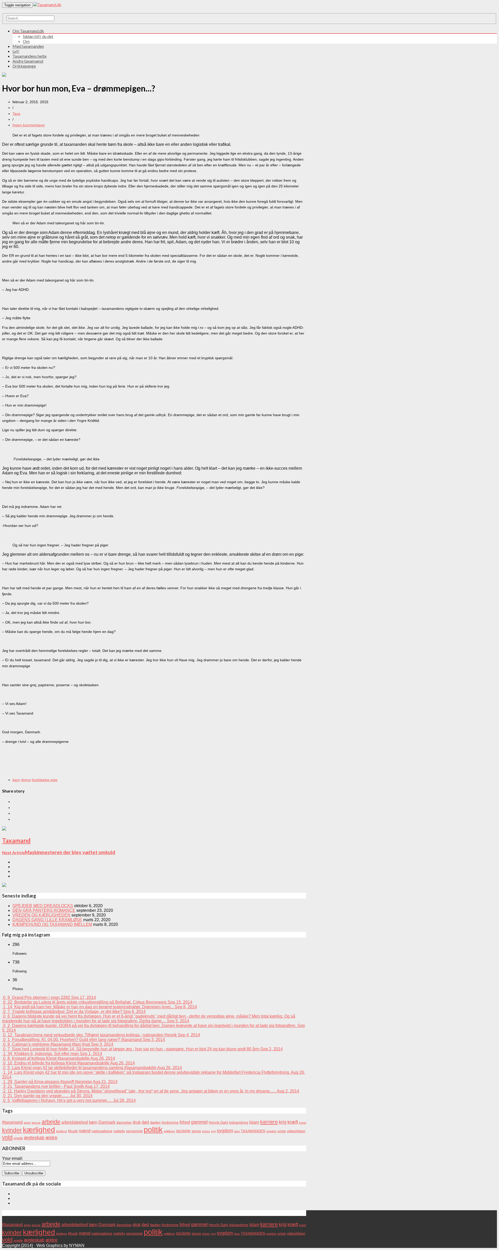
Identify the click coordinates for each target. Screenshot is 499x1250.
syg (213, 1131)
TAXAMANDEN (253, 1131)
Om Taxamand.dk (28, 30)
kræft (292, 1122)
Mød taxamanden (28, 46)
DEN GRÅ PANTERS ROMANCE (43, 910)
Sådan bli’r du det (38, 36)
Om (26, 41)
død (145, 1122)
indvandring (238, 1122)
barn (16, 780)
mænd (84, 1130)
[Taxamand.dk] (47, 4)
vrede (18, 1138)
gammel (199, 1122)
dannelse (124, 1122)
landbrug (61, 1131)
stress (206, 1131)
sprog (196, 1131)
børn (93, 1122)
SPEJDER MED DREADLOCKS (42, 906)
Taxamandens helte (29, 56)
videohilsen (296, 1131)
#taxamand (12, 1122)
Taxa (16, 114)
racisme (183, 1130)
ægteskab (34, 1137)
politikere (169, 1131)
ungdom (271, 1131)
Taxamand (16, 840)
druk (137, 1122)
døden (155, 1122)
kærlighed (39, 1130)
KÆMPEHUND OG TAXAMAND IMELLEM (52, 924)
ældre (51, 1137)
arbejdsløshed (74, 1122)
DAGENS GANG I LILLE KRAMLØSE (47, 920)
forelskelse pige (44, 780)
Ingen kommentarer (28, 125)
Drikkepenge (24, 65)
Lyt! (15, 51)
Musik (73, 1131)
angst (27, 1122)
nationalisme (101, 1131)
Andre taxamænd (27, 60)
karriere (269, 1122)
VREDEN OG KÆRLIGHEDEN (41, 915)
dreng (26, 780)
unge (282, 1131)
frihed (185, 1122)
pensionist (134, 1131)
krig (282, 1122)
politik (153, 1129)
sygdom (225, 1130)
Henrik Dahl (218, 1122)
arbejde (51, 1121)
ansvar (36, 1122)
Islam (254, 1122)
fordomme (170, 1122)
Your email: (12, 1158)
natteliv (119, 1131)
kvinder (12, 1130)
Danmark (107, 1122)
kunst (302, 1122)
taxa (237, 1131)
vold (7, 1137)
